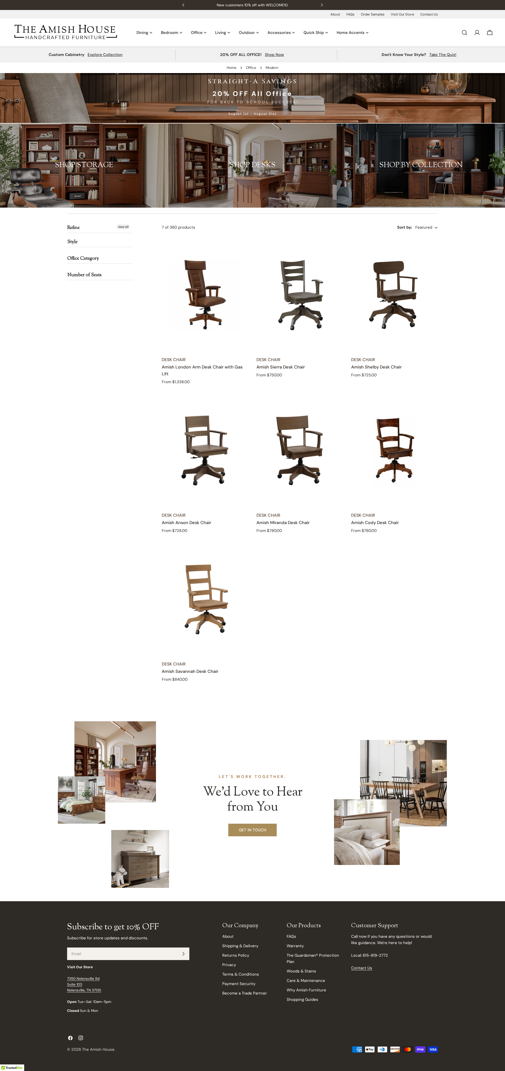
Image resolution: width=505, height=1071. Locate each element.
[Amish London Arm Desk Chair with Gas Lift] (205, 295)
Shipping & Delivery (240, 946)
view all (123, 227)
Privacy (229, 964)
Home (231, 67)
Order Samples (373, 14)
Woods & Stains (301, 971)
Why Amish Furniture (306, 990)
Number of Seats (84, 275)
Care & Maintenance (306, 980)
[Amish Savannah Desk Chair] (205, 599)
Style (72, 242)
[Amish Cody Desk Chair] (394, 450)
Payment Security (238, 983)
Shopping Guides (302, 999)
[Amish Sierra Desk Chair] (299, 295)
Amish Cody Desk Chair (375, 522)
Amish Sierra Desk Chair (280, 367)
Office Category (83, 258)
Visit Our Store (402, 14)
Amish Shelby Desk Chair (376, 367)
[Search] (464, 32)
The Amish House (98, 1049)
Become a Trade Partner (244, 993)
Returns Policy (235, 955)
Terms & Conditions (240, 974)
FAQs (350, 14)
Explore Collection (105, 54)
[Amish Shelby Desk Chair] (394, 295)
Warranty (295, 946)
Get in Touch (252, 830)
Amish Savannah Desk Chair (190, 671)
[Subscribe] (183, 953)
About (335, 14)
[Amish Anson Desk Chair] (205, 450)
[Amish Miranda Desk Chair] (299, 450)
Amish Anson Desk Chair (186, 522)
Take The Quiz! (442, 54)
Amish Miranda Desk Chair (283, 522)
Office (251, 67)
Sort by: (404, 227)
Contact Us (429, 14)
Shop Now (274, 54)
